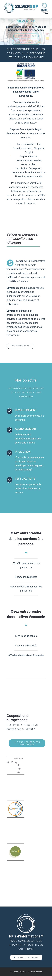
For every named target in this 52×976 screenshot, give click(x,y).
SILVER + (15, 852)
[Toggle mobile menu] (46, 14)
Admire (15, 809)
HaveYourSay (15, 766)
